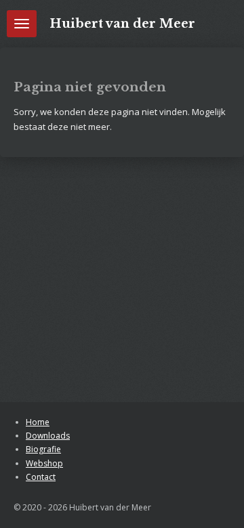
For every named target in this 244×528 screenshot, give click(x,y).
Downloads (48, 435)
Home (37, 422)
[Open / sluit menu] (22, 23)
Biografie (43, 449)
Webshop (44, 463)
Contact (41, 477)
